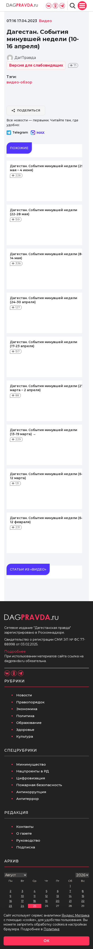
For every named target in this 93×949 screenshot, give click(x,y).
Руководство (28, 840)
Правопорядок (30, 702)
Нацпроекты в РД (32, 771)
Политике (52, 929)
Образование (29, 722)
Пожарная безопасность (39, 785)
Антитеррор (27, 799)
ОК (46, 941)
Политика (25, 716)
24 (22, 905)
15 (83, 896)
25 (34, 905)
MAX (40, 132)
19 (46, 901)
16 (10, 901)
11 (34, 896)
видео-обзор (19, 82)
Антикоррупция (31, 792)
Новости (24, 695)
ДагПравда (25, 57)
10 (22, 896)
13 (57, 896)
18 (34, 901)
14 (70, 896)
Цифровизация (30, 778)
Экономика (26, 709)
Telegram (20, 132)
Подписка (25, 847)
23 (10, 905)
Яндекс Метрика (75, 915)
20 (57, 901)
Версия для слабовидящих (36, 65)
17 (22, 901)
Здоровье (25, 729)
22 (82, 901)
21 (70, 901)
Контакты (25, 826)
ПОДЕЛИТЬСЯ (28, 110)
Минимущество (31, 764)
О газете (24, 833)
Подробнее (15, 651)
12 (46, 896)
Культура (24, 736)
